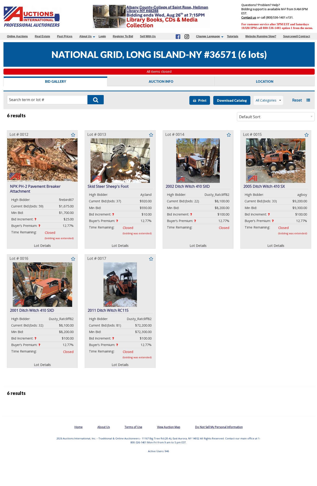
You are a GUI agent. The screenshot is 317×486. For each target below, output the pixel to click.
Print (201, 100)
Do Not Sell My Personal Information (219, 427)
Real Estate (42, 36)
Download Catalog (232, 100)
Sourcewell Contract (296, 36)
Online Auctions (17, 36)
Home (78, 427)
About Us (85, 36)
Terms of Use (133, 427)
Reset (297, 100)
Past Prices (64, 36)
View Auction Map (168, 427)
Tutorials (232, 36)
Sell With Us (148, 36)
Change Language (208, 36)
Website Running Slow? (260, 36)
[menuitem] (17, 36)
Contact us (248, 17)
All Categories (266, 100)
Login (102, 36)
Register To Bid (123, 36)
